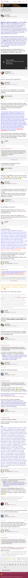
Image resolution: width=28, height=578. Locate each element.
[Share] (25, 20)
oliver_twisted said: (5, 148)
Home (24, 573)
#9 (26, 226)
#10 (26, 266)
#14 (26, 367)
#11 (26, 315)
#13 (26, 342)
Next (14, 558)
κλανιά (23, 211)
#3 (26, 87)
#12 (26, 329)
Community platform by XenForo (11, 576)
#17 (26, 475)
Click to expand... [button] (14, 159)
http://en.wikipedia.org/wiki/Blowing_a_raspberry (12, 396)
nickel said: (4, 537)
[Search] (26, 1)
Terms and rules (9, 573)
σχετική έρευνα (7, 218)
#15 (26, 378)
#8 (26, 204)
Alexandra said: (5, 345)
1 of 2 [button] (10, 558)
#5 (26, 146)
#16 (26, 414)
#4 (26, 101)
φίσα (11, 525)
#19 (26, 520)
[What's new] (23, 1)
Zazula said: (4, 477)
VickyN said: (4, 269)
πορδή (17, 211)
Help (21, 573)
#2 (26, 77)
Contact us (3, 573)
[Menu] (1, 1)
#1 (26, 19)
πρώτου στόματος (14, 491)
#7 (26, 186)
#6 (26, 173)
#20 (26, 535)
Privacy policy (16, 573)
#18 (26, 508)
